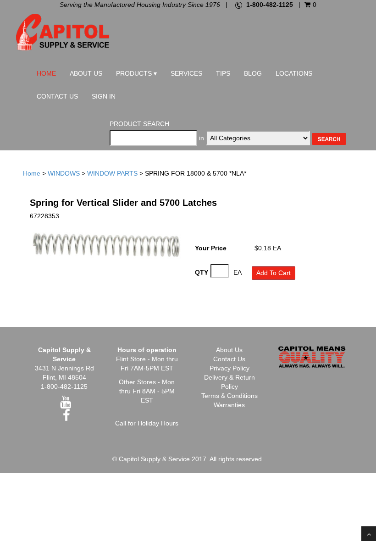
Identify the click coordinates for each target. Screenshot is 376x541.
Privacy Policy (229, 368)
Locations (294, 73)
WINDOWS (64, 173)
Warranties (229, 405)
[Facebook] (66, 417)
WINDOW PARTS (112, 173)
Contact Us (57, 96)
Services (186, 73)
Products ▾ (136, 73)
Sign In (104, 96)
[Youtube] (65, 404)
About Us (86, 73)
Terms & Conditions (229, 395)
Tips (223, 73)
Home (46, 73)
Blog (253, 73)
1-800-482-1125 (269, 4)
